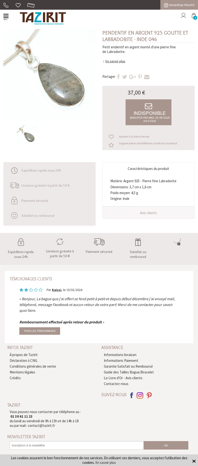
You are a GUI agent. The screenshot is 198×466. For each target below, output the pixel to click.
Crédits (15, 378)
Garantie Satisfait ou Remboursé (128, 366)
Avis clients (148, 213)
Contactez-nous (116, 383)
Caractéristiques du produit (148, 168)
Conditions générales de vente (33, 366)
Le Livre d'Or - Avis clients (123, 378)
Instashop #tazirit (181, 5)
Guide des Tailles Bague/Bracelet (129, 372)
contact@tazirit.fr (41, 425)
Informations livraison (120, 354)
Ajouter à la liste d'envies (134, 136)
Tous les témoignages (40, 331)
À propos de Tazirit (24, 354)
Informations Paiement (121, 360)
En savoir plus (115, 61)
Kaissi (56, 290)
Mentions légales (22, 372)
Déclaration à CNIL (24, 360)
